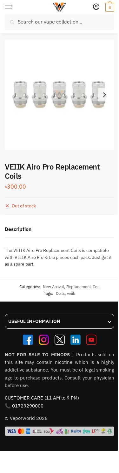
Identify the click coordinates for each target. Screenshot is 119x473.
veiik (71, 293)
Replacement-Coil (83, 286)
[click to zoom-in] (59, 95)
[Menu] (14, 7)
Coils (60, 293)
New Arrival (53, 286)
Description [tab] (18, 229)
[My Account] (96, 7)
